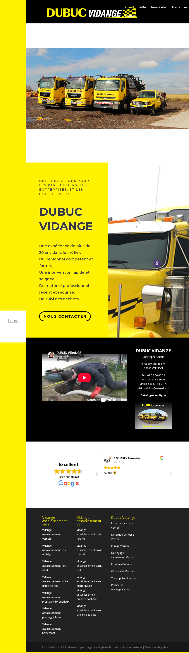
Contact (130, 16)
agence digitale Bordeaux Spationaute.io (114, 647)
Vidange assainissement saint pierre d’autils (89, 581)
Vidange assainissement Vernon (51, 534)
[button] (170, 475)
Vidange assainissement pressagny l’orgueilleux (55, 597)
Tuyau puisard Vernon (124, 578)
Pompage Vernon (121, 564)
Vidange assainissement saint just (89, 566)
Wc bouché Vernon (122, 571)
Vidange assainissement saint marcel (89, 550)
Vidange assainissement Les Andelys (54, 550)
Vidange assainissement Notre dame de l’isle (55, 581)
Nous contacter (65, 316)
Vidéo (142, 7)
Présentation (159, 7)
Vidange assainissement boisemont (51, 628)
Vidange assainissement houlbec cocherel (87, 594)
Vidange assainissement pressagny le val (51, 613)
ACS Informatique (73, 647)
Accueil (129, 7)
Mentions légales (156, 647)
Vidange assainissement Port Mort (54, 566)
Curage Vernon (120, 546)
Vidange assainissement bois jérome (89, 534)
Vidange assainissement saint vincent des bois (89, 610)
